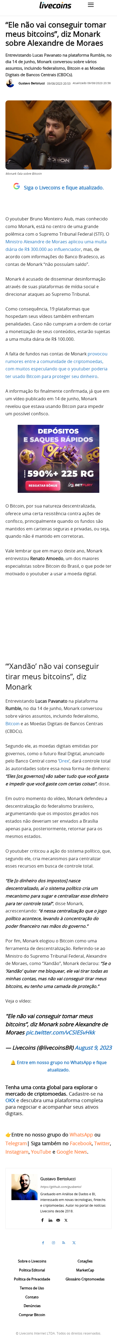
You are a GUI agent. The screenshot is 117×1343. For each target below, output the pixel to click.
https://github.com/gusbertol (60, 1187)
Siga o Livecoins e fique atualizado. (64, 187)
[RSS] (63, 1242)
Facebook (81, 1143)
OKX (10, 1100)
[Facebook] (42, 1219)
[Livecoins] (55, 5)
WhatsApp (81, 1134)
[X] (66, 1219)
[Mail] (58, 1219)
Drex (64, 761)
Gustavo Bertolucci (32, 83)
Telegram (16, 1143)
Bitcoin (12, 724)
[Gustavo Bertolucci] (11, 83)
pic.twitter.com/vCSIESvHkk (60, 1032)
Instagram (17, 1151)
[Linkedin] (50, 1219)
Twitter (102, 1143)
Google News (72, 1151)
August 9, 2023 (93, 1047)
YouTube (41, 1151)
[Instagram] (53, 1242)
